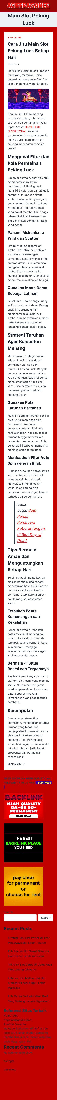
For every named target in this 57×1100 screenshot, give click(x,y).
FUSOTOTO (11, 1015)
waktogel (9, 1028)
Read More (16, 764)
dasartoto (10, 1069)
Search (8, 912)
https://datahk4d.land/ (18, 1020)
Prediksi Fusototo (15, 1024)
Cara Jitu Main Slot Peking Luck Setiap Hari (28, 50)
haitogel (9, 1061)
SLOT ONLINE (14, 37)
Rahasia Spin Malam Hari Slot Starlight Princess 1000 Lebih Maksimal (26, 983)
